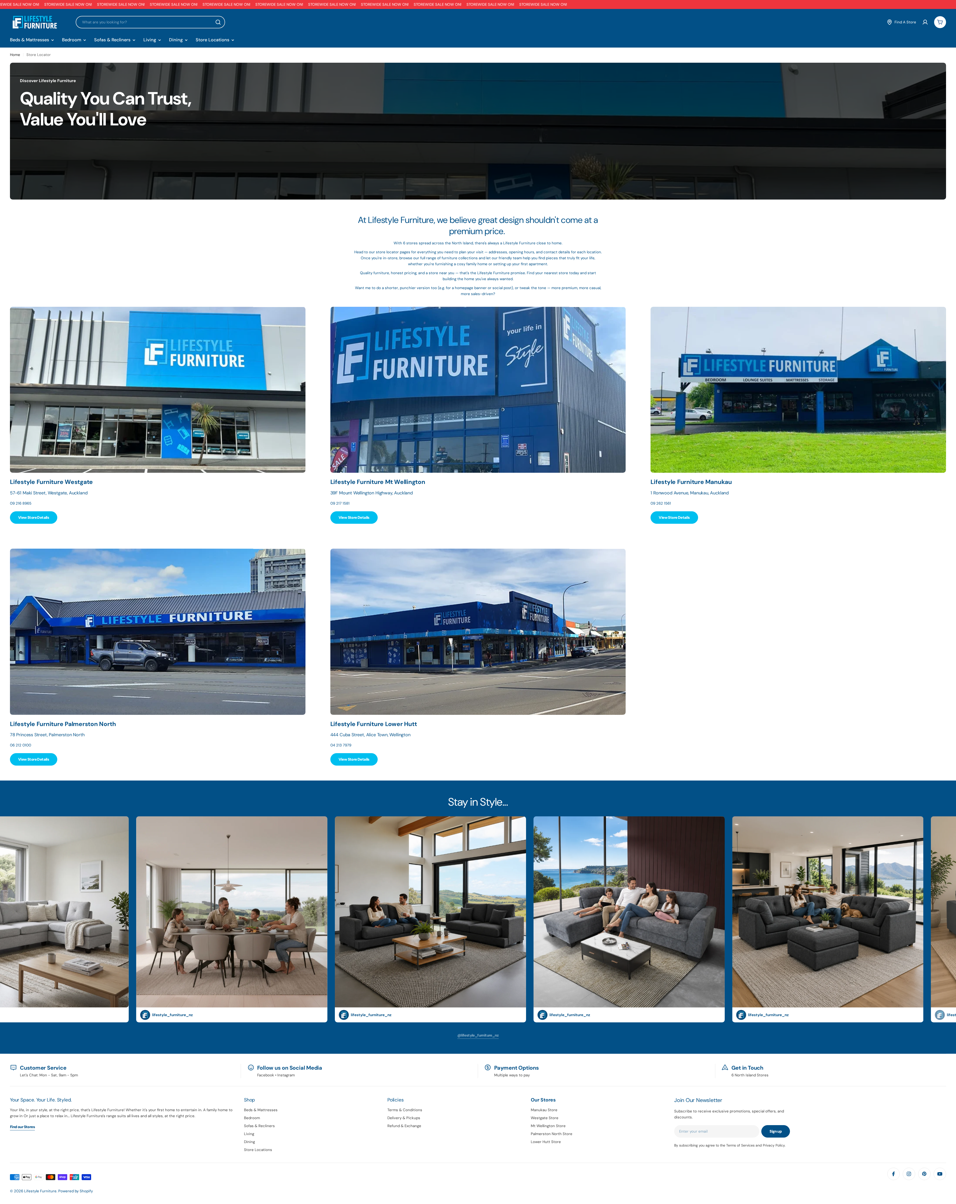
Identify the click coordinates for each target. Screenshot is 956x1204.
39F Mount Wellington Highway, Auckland (371, 493)
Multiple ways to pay (512, 1075)
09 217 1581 (340, 503)
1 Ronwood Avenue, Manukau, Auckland (690, 493)
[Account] (925, 22)
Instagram (286, 1075)
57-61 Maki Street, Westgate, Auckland (48, 493)
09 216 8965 (20, 503)
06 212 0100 (20, 745)
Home (15, 54)
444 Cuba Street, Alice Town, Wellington (370, 735)
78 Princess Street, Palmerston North (47, 735)
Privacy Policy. (774, 1145)
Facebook (265, 1075)
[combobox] (150, 22)
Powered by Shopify (75, 1191)
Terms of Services (740, 1145)
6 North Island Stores (750, 1075)
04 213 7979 (340, 745)
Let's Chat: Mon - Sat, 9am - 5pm (49, 1075)
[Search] (218, 22)
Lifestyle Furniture (40, 1191)
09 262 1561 (661, 503)
